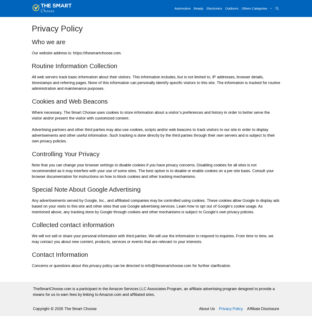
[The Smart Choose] (52, 8)
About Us (207, 309)
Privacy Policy (231, 309)
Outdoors (232, 8)
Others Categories (254, 8)
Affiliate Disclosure (263, 309)
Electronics (214, 8)
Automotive (182, 8)
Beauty (199, 8)
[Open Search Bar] (277, 8)
